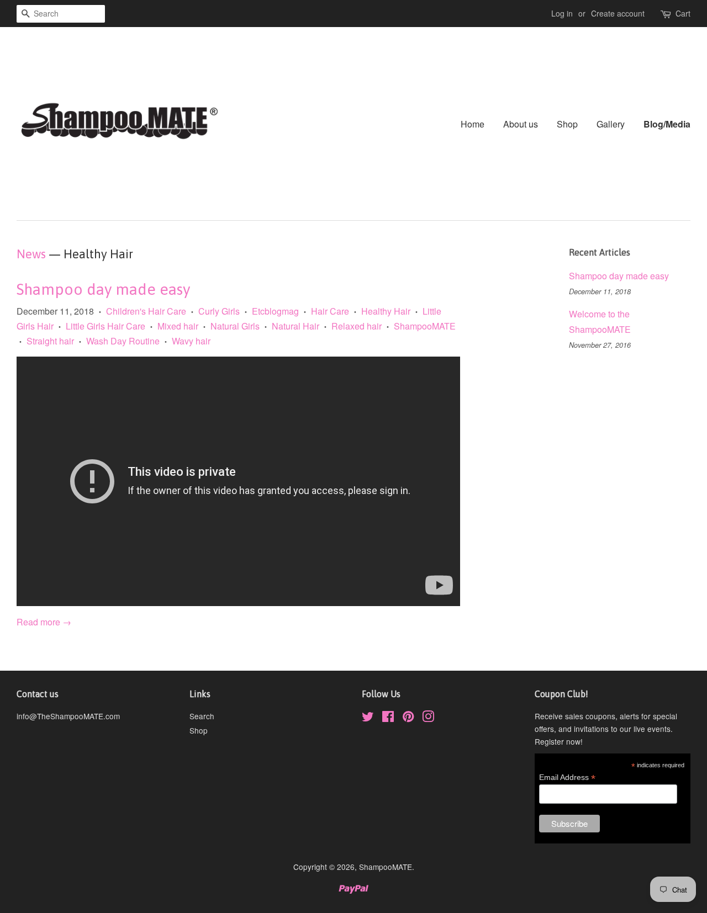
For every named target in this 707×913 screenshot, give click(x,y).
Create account (618, 13)
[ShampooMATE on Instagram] (428, 718)
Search (201, 715)
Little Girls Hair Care (105, 326)
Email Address (567, 777)
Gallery (611, 124)
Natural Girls (235, 326)
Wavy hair (191, 341)
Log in (562, 13)
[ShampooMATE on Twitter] (368, 718)
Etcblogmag (275, 311)
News (31, 254)
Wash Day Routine (123, 341)
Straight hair (50, 341)
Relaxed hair (356, 326)
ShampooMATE (425, 326)
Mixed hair (177, 326)
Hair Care (330, 311)
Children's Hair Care (146, 311)
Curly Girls (219, 311)
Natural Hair (295, 326)
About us (520, 124)
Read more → (44, 621)
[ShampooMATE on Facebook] (388, 718)
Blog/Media (666, 124)
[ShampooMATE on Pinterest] (408, 718)
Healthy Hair (385, 311)
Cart (683, 13)
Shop (567, 124)
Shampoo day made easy (103, 289)
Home (472, 124)
